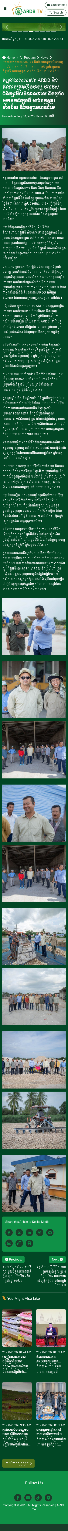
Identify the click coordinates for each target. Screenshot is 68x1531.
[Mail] (9, 1243)
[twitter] (19, 1232)
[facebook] (9, 1232)
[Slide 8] (53, 31)
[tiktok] (38, 1497)
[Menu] (5, 8)
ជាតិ (51, 116)
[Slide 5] (37, 31)
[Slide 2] (20, 31)
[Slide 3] (25, 31)
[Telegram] (50, 1232)
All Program (28, 57)
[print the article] (29, 1243)
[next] (61, 27)
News (44, 57)
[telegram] (48, 1497)
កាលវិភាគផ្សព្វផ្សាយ (17, 1463)
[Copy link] (19, 1243)
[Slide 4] (31, 31)
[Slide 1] (14, 31)
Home (11, 57)
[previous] (7, 27)
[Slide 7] (48, 31)
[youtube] (28, 1497)
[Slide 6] (42, 31)
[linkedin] (29, 1232)
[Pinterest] (39, 1232)
